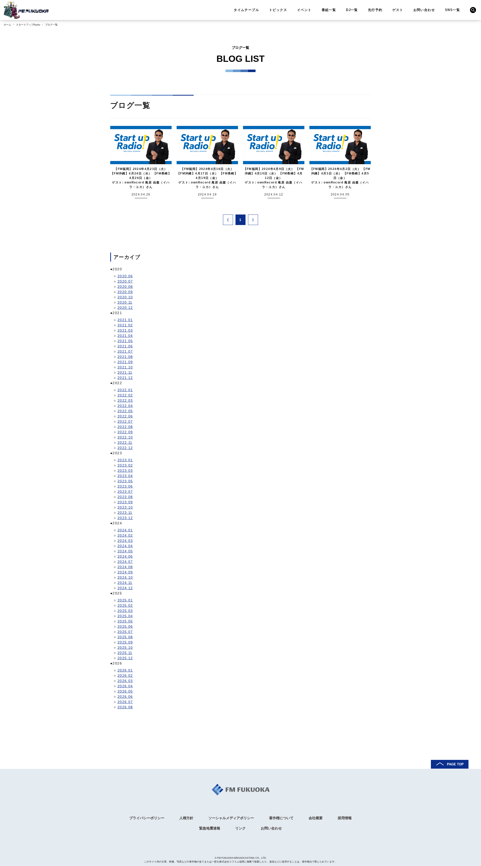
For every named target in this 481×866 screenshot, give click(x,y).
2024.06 (125, 556)
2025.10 (125, 647)
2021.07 (125, 351)
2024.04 (125, 546)
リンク (240, 828)
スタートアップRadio (28, 24)
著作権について (281, 818)
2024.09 (125, 572)
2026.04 (125, 686)
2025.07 (125, 632)
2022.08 (125, 427)
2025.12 (125, 658)
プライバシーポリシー (146, 818)
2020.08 (125, 287)
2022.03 (125, 400)
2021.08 (125, 357)
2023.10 (125, 507)
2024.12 (125, 588)
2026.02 (125, 676)
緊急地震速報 (209, 828)
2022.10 (125, 437)
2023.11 (125, 513)
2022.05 (125, 411)
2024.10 (125, 577)
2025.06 (125, 626)
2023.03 (125, 471)
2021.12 (125, 378)
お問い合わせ (424, 10)
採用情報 (345, 818)
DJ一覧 (352, 10)
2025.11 (125, 653)
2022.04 (125, 406)
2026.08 (125, 707)
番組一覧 (329, 10)
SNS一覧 (452, 10)
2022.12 (125, 448)
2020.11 (125, 302)
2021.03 (125, 330)
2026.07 (125, 702)
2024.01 (125, 530)
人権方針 (186, 818)
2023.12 (125, 518)
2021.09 (125, 362)
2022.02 (125, 395)
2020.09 (125, 292)
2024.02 (125, 535)
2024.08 (125, 567)
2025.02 (125, 605)
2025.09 (125, 642)
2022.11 (125, 443)
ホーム (7, 24)
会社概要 (316, 818)
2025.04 (125, 616)
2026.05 (125, 691)
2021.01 (125, 320)
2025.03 (125, 611)
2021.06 (125, 346)
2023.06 (125, 486)
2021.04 (125, 336)
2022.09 (125, 432)
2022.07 (125, 421)
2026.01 (125, 670)
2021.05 (125, 341)
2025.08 (125, 637)
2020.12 (125, 308)
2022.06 (125, 416)
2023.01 (125, 460)
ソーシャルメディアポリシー (231, 818)
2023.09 (125, 502)
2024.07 (125, 562)
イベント (304, 10)
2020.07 (125, 281)
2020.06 (125, 276)
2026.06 (125, 697)
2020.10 (125, 297)
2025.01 (125, 600)
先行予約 (375, 10)
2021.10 (125, 367)
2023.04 (125, 476)
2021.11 (125, 372)
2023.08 (125, 497)
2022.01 (125, 390)
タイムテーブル (246, 10)
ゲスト (397, 10)
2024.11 (125, 583)
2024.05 (125, 551)
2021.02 (125, 325)
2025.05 (125, 621)
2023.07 (125, 492)
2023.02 (125, 465)
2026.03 (125, 681)
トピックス (278, 10)
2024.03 (125, 541)
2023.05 (125, 481)
